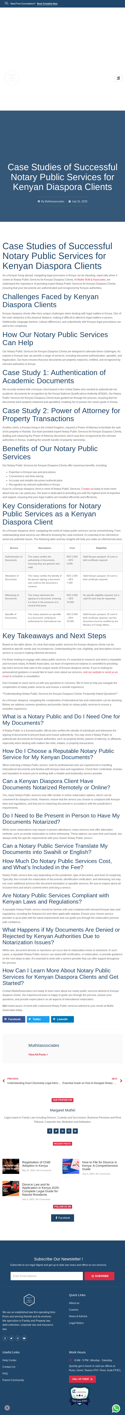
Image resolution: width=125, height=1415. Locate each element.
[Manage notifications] (7, 1407)
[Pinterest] (75, 1131)
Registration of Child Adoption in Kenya (36, 1163)
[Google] (62, 1131)
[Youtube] (24, 1338)
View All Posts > (38, 1054)
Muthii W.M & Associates (91, 279)
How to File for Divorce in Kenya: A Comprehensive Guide (100, 1165)
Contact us (87, 488)
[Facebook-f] (49, 1131)
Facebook (64, 1217)
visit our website (92, 672)
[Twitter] (56, 1131)
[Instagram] (68, 1131)
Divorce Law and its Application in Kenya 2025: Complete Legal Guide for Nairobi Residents (41, 1189)
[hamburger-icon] (118, 78)
